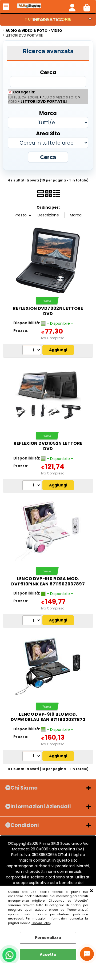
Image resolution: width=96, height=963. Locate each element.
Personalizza (48, 937)
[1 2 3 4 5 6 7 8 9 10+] (32, 350)
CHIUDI (91, 891)
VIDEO (12, 102)
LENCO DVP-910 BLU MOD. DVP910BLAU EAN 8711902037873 (48, 717)
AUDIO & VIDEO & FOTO (59, 97)
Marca (48, 113)
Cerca (48, 72)
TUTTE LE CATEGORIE (23, 97)
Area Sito (48, 133)
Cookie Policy (41, 923)
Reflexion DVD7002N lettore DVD (48, 311)
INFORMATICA (48, 19)
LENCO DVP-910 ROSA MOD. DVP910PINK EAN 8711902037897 (48, 581)
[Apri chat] (87, 954)
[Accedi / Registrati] (72, 7)
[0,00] (87, 7)
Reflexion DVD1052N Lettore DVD (48, 446)
